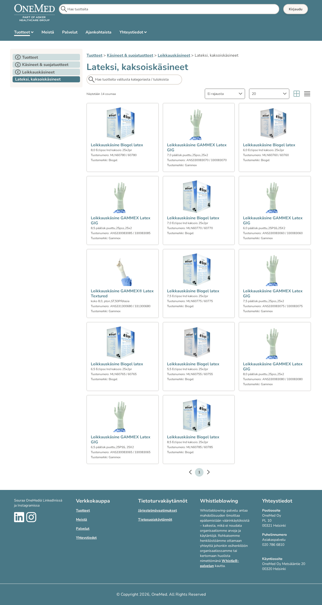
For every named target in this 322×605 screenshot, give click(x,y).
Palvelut (82, 528)
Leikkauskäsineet (174, 55)
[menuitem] (23, 33)
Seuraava (206, 472)
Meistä (81, 519)
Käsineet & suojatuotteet (130, 55)
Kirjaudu (295, 9)
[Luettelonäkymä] (307, 93)
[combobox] (225, 94)
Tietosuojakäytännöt (155, 519)
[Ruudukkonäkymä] (296, 93)
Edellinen (192, 472)
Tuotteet (94, 55)
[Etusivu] (34, 13)
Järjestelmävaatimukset (157, 510)
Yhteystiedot (86, 537)
